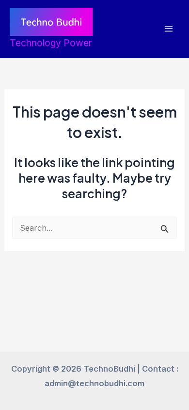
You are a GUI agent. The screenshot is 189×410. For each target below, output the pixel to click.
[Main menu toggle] (168, 29)
